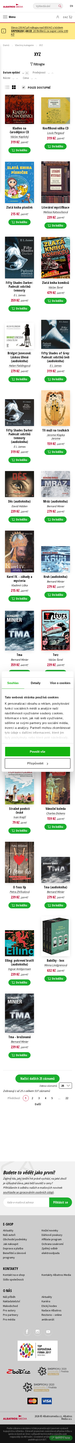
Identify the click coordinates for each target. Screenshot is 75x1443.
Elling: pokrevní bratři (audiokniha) (19, 962)
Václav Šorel (55, 287)
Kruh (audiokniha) (55, 577)
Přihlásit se (60, 1202)
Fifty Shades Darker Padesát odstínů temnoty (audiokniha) (19, 436)
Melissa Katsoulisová (55, 212)
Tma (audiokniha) (55, 887)
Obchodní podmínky (15, 1239)
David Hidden (19, 506)
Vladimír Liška (19, 585)
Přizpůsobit (35, 763)
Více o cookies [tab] (60, 683)
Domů (6, 45)
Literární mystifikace (55, 207)
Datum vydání (11, 72)
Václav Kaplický (19, 137)
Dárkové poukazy (52, 1235)
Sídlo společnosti (13, 1279)
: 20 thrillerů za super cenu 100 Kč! (39, 32)
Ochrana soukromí (52, 1244)
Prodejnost (39, 72)
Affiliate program (52, 1239)
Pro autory (9, 1310)
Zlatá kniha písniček (19, 207)
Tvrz (55, 655)
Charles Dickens (55, 813)
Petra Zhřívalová (19, 892)
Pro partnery (10, 1315)
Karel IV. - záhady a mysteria (19, 578)
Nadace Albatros (51, 1310)
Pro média (9, 1319)
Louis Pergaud (55, 133)
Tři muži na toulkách (55, 430)
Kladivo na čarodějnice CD (19, 130)
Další (38, 1104)
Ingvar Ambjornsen (19, 969)
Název (6, 78)
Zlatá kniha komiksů (55, 283)
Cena (26, 78)
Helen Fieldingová (19, 365)
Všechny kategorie (24, 45)
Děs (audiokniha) (19, 501)
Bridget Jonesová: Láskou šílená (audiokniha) (19, 357)
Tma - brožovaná (19, 1037)
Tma (19, 655)
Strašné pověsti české (19, 810)
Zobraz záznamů (48, 1085)
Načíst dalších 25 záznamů (37, 1078)
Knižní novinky (50, 1230)
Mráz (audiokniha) (55, 501)
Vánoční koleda (56, 809)
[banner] (21, 4)
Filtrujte (39, 64)
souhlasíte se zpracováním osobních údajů (28, 1192)
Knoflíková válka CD (56, 128)
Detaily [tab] (36, 683)
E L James (19, 295)
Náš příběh (9, 1297)
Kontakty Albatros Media (56, 1275)
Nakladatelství (11, 1301)
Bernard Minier (55, 506)
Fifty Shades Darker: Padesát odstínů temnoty (19, 287)
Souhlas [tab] (13, 683)
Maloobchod (10, 1306)
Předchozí (14, 1098)
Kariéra (46, 1301)
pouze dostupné (39, 87)
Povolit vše (37, 751)
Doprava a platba (13, 1248)
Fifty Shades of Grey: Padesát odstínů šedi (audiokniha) (55, 357)
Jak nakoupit (10, 1244)
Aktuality (8, 1230)
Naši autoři (9, 1235)
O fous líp (19, 887)
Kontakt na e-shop (14, 1275)
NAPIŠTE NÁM (62, 1438)
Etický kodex (49, 1306)
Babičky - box (55, 960)
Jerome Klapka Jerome (56, 436)
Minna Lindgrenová (55, 965)
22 (66, 1098)
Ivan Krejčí (19, 817)
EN (71, 6)
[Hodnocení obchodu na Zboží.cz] (19, 1370)
